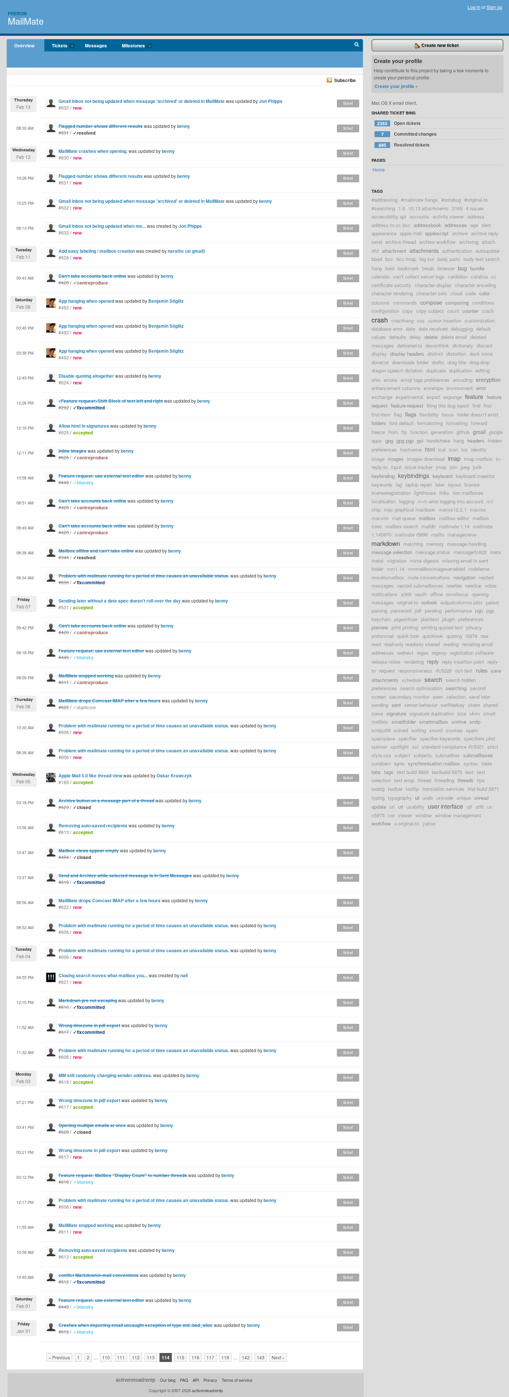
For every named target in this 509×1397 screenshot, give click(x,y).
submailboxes (478, 755)
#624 (64, 382)
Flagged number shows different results (101, 176)
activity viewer (448, 216)
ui (417, 797)
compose (431, 302)
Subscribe (345, 80)
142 (246, 1357)
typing (378, 797)
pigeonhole (405, 619)
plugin (448, 619)
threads (466, 780)
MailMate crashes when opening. (93, 151)
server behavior (420, 704)
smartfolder (404, 721)
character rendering (392, 293)
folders (379, 423)
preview (380, 627)
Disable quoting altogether (86, 375)
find (476, 405)
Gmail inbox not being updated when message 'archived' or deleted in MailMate (142, 101)
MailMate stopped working (86, 1225)
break (428, 268)
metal (377, 560)
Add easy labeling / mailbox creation (97, 251)
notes (491, 585)
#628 (64, 257)
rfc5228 (444, 670)
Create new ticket (439, 45)
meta (495, 552)
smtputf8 (381, 730)
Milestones (129, 46)
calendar (381, 276)
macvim (380, 518)
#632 (64, 107)
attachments (424, 250)
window (423, 815)
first (488, 405)
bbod (377, 258)
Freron (17, 13)
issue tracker (419, 467)
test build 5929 (413, 771)
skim (475, 713)
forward (479, 423)
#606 (64, 732)
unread (481, 797)
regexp (439, 652)
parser (492, 602)
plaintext (430, 619)
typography (400, 797)
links (444, 492)
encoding (462, 379)
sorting (418, 730)
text (469, 771)
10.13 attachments (428, 208)
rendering (414, 661)
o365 (406, 594)
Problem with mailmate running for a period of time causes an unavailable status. (144, 725)
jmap (441, 467)
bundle (477, 268)
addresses (456, 225)
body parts (448, 258)
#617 (64, 1107)
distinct (435, 353)
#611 (64, 1231)
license (472, 484)
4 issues (475, 208)
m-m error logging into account (450, 501)
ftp (404, 431)
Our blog (168, 1380)
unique (463, 797)
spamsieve (383, 738)
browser (446, 268)
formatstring (430, 423)
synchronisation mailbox (434, 763)
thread (424, 780)
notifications (385, 594)
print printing (405, 627)
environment (459, 387)
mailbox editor (454, 518)
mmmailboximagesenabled (436, 568)
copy (407, 310)
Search (357, 45)
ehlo (376, 379)
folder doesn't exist (477, 414)
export (433, 396)
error (481, 387)
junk (477, 467)
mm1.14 (395, 568)
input (396, 467)
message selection (392, 552)
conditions (483, 302)
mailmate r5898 (411, 534)
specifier (407, 738)
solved (401, 730)
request (387, 670)
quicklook (433, 635)
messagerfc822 (470, 552)
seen (438, 696)
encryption (488, 379)
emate (390, 379)
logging (406, 501)
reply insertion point (463, 661)
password (401, 610)
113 (151, 1357)
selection (456, 696)
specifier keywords (440, 738)
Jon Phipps (270, 101)
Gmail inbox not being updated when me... (102, 226)
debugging (462, 328)
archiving (468, 241)
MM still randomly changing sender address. (105, 1075)
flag (398, 414)
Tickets (55, 46)
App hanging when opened (86, 301)
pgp (479, 610)
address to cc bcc (391, 225)
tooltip (412, 788)
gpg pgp (405, 440)
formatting (457, 423)
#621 (64, 982)
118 (225, 1357)
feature (474, 396)
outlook (429, 602)
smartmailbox (433, 721)
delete (430, 336)
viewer (405, 815)
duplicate (436, 370)
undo (428, 797)
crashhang (402, 320)
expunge (452, 396)
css (421, 320)
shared (490, 704)
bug (462, 268)
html (430, 449)
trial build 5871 (483, 788)
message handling (466, 543)
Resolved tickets (404, 144)
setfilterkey (453, 704)
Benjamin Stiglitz (166, 301)
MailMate (26, 20)
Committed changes (409, 134)
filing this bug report (448, 405)
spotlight (400, 746)
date (410, 328)
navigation (464, 577)
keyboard (442, 475)
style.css (381, 755)
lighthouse (425, 492)
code (470, 293)
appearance (384, 233)
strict (492, 746)
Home (379, 169)
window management (458, 815)
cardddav (458, 276)
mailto (437, 534)
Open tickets (399, 123)
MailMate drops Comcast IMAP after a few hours (110, 900)
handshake (438, 440)
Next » (278, 1357)
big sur (427, 258)
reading (451, 644)
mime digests (424, 560)
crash (380, 319)
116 (195, 1357)
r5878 (471, 635)
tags (388, 771)
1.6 (401, 208)
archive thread (400, 241)
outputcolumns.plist (461, 602)
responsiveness (415, 670)
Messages (96, 45)
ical (442, 449)
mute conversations (429, 577)
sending (380, 704)
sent (396, 704)
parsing (379, 610)
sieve (377, 713)
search (433, 679)
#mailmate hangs (419, 199)
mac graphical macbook (409, 509)
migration (397, 560)
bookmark (408, 268)
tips (481, 780)
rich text (463, 670)
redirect (405, 652)
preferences (471, 619)
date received (433, 328)
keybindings (413, 475)
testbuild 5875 (447, 771)
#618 (64, 1082)
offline (436, 594)
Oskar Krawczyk (174, 775)
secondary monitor (409, 696)
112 (136, 1357)
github (463, 431)
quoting (454, 635)
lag (399, 484)
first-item (381, 414)
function (418, 431)
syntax (471, 763)
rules (481, 670)
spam (472, 730)
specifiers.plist (479, 738)
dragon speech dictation (397, 370)
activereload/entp (135, 1379)
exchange (382, 396)
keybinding (383, 475)
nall (184, 975)
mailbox (427, 518)
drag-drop (480, 362)
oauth (421, 594)
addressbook (427, 225)
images (396, 458)
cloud (456, 293)
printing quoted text (442, 627)
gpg (389, 440)
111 (121, 1357)
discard (484, 345)
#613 (64, 832)
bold (389, 268)
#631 (64, 182)
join (453, 467)
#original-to (476, 199)
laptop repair (418, 484)
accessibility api (389, 216)
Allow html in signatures (84, 425)
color (484, 293)
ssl (415, 746)
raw (485, 635)
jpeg (465, 467)
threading (444, 780)
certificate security (391, 285)
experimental (409, 396)
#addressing (385, 199)
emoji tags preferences (425, 379)
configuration (385, 310)
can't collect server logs (419, 276)
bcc (389, 258)
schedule (411, 679)
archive (460, 233)
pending (433, 610)
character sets (431, 293)
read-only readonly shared (412, 644)
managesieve (462, 534)
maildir (428, 526)
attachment (394, 250)
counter (470, 310)
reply (433, 661)
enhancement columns (396, 387)
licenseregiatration (391, 492)
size (461, 713)
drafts (438, 362)
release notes (386, 661)
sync (399, 763)
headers (475, 440)
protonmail (383, 635)
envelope (433, 387)
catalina (479, 276)
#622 (64, 907)
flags (410, 414)
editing (482, 370)
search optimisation (421, 688)
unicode (444, 797)
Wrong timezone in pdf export (89, 1100)
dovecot (380, 362)
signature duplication (432, 713)
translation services (443, 788)
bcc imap (406, 258)
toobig (378, 788)
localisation (384, 501)
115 (180, 1357)
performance (458, 610)
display (379, 353)
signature (396, 713)
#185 (64, 782)
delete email (454, 336)
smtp (475, 721)
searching (456, 688)
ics (464, 449)
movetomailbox (388, 577)
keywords (382, 484)
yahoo (429, 823)
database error (387, 328)
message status (432, 552)
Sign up (494, 7)
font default (401, 423)
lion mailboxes (468, 492)
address (475, 216)
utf (469, 806)
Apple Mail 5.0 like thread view (90, 775)
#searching (383, 208)
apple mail (411, 233)
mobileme (478, 568)
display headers (407, 353)
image (378, 458)
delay (415, 336)
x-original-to (406, 823)
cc (493, 276)
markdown (386, 543)
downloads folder (410, 362)
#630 (64, 157)
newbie (454, 585)
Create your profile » (396, 86)
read (376, 644)
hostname (410, 449)
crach (488, 310)
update (379, 806)
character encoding (475, 285)
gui (420, 440)
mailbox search (401, 526)
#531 (64, 607)
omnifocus (457, 594)
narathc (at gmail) (186, 251)
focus (448, 414)
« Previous (59, 1357)
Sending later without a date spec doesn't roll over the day (120, 600)
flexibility (429, 414)
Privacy (210, 1380)
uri (392, 806)
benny (183, 126)
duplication (460, 370)
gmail (479, 431)
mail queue (403, 518)
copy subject (430, 310)
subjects (423, 755)
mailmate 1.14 (454, 526)
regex (423, 652)
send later (479, 696)
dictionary (462, 345)
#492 (64, 307)
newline (473, 585)
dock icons (481, 353)
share (474, 704)
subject (402, 755)
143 (261, 1357)
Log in (474, 7)
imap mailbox (478, 458)
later (440, 484)
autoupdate (487, 250)
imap (454, 458)
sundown (381, 763)
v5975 (378, 815)
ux (489, 806)
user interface (445, 806)
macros (478, 509)
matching (413, 543)
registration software (472, 652)
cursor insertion (444, 320)
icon (453, 449)
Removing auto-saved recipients (93, 825)
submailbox (447, 755)
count (453, 310)
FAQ (184, 1380)
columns (381, 302)
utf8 (479, 806)
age (474, 225)
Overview (24, 45)
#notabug (451, 199)
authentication (457, 250)
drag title (457, 362)
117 (210, 1357)
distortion (456, 353)
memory (435, 543)
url (400, 806)
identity (479, 449)
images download (426, 458)
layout (454, 484)
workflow (381, 823)
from (393, 431)
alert (486, 225)
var (391, 815)
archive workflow (437, 241)
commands (405, 302)
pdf (418, 610)
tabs (376, 771)
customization (480, 320)
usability (415, 806)
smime (459, 721)
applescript (437, 233)
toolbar (395, 788)
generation (442, 431)
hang (458, 440)
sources (454, 730)
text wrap (404, 780)
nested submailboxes (420, 585)
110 (106, 1357)
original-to (407, 602)
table (486, 763)
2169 (457, 208)
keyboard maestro (475, 475)
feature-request (407, 405)
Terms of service (237, 1380)
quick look (408, 635)
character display (433, 285)
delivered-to (409, 345)
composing (457, 302)
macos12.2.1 (453, 509)
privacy (474, 627)
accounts (419, 216)
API (196, 1380)
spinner (379, 746)
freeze (378, 431)
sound (435, 730)
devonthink (437, 345)
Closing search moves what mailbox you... (103, 975)
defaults (397, 336)
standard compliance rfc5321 (453, 746)
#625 (64, 432)
